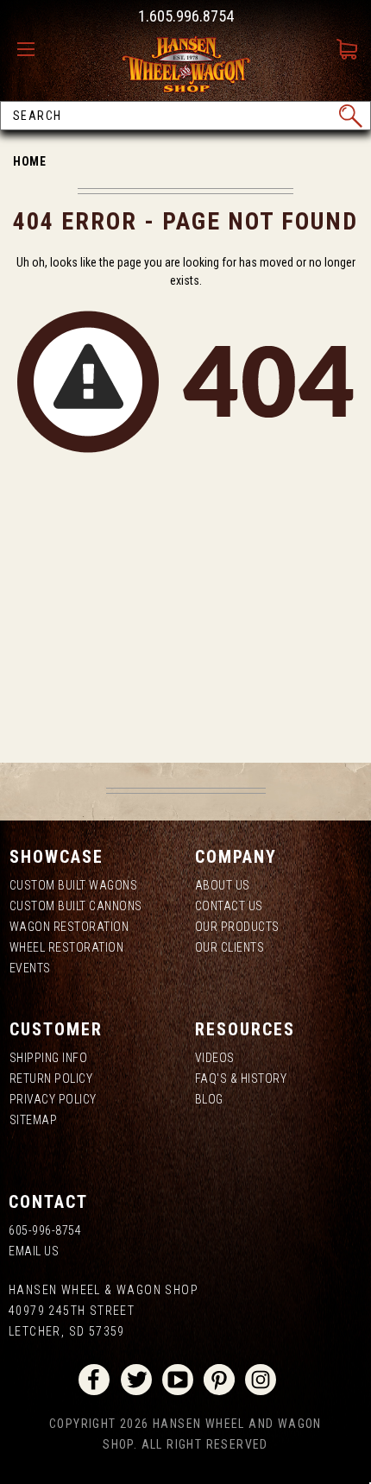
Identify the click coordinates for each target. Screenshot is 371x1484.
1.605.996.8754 (186, 16)
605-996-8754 (45, 1230)
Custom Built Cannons (75, 906)
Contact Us (229, 906)
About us (222, 885)
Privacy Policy (53, 1099)
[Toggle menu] (30, 50)
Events (30, 968)
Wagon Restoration (69, 927)
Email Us (34, 1251)
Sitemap (33, 1120)
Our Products (237, 927)
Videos (215, 1058)
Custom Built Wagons (73, 885)
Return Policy (51, 1078)
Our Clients (230, 947)
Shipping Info (48, 1058)
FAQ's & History (241, 1078)
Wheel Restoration (66, 947)
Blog (209, 1099)
